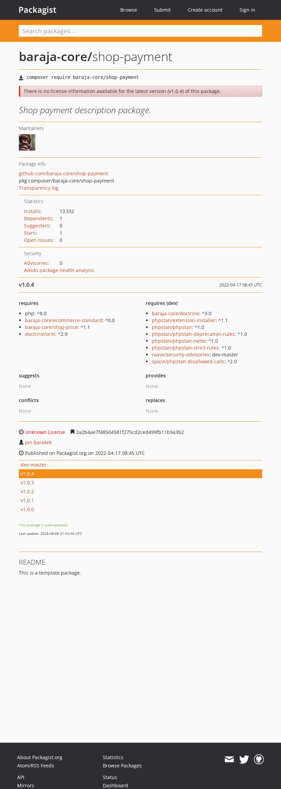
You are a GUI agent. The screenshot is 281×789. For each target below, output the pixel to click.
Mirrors (25, 785)
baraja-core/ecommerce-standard (63, 320)
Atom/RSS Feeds (35, 765)
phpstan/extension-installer (184, 320)
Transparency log (39, 188)
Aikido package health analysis (59, 270)
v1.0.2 (27, 491)
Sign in (247, 10)
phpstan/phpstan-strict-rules (185, 347)
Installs (32, 211)
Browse (128, 10)
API (20, 777)
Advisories (36, 263)
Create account (205, 10)
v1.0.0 (27, 509)
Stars (30, 232)
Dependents (38, 218)
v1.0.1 (27, 500)
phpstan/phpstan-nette (179, 341)
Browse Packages (122, 765)
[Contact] (229, 759)
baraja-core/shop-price (51, 327)
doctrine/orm (40, 334)
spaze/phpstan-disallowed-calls (188, 361)
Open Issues (38, 240)
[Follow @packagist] (244, 759)
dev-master (34, 464)
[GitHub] (259, 759)
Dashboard (115, 785)
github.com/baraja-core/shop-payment (63, 173)
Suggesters (36, 225)
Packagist (38, 9)
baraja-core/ (55, 56)
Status (110, 777)
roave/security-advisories (180, 354)
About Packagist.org (39, 757)
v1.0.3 (27, 482)
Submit (162, 10)
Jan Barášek (38, 442)
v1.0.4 (27, 473)
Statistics (113, 757)
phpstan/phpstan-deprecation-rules (193, 334)
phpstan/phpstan (172, 327)
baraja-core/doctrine (175, 313)
